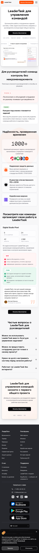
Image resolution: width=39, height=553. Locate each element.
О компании (5, 467)
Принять (10, 548)
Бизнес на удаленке (8, 477)
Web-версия (24, 435)
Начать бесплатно (26, 2)
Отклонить (28, 548)
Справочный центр (7, 451)
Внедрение (23, 470)
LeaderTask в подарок (27, 473)
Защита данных (7, 455)
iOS (21, 445)
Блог (3, 458)
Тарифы (4, 438)
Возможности (6, 435)
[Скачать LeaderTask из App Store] (19, 517)
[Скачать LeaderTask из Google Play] (19, 510)
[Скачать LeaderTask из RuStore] (19, 504)
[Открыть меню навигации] (36, 2)
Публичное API (24, 458)
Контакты (5, 470)
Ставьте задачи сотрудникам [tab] (19, 43)
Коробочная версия (26, 448)
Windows (23, 438)
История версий (25, 455)
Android (22, 442)
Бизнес (4, 445)
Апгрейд (4, 473)
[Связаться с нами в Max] (21, 496)
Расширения (24, 451)
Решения (4, 448)
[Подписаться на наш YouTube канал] (26, 496)
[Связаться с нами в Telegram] (17, 496)
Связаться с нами (19, 485)
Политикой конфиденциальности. (13, 542)
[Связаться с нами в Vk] (13, 496)
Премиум (5, 442)
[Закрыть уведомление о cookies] (36, 532)
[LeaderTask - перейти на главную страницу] (6, 2)
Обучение (23, 467)
